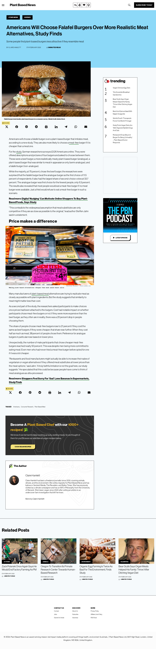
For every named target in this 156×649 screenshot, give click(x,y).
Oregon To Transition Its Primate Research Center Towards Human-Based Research (58, 569)
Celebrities (124, 562)
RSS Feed (94, 618)
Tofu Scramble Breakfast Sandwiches (121, 93)
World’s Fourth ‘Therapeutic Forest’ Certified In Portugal (122, 119)
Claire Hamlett (15, 47)
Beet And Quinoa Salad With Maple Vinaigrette (122, 112)
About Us (75, 611)
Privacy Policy (95, 611)
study (18, 151)
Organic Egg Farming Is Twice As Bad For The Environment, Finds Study (96, 569)
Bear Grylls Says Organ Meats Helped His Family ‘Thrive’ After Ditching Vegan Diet (122, 103)
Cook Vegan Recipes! (23, 447)
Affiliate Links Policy (96, 614)
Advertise (75, 618)
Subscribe (75, 614)
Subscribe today (144, 5)
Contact (56, 611)
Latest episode (121, 238)
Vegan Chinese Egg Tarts (121, 88)
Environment (86, 562)
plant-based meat (40, 293)
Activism (7, 562)
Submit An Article (59, 618)
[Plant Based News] (3, 5)
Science (27, 17)
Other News (13, 17)
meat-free (74, 142)
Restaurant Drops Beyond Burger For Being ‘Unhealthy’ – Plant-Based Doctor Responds (122, 139)
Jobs (55, 614)
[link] (82, 5)
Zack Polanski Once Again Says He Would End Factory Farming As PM (19, 568)
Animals (45, 562)
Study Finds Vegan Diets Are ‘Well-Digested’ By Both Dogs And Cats (123, 127)
